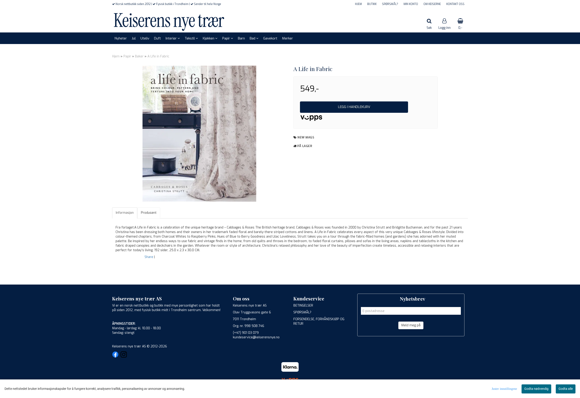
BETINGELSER (303, 305)
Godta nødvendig (536, 389)
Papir (127, 56)
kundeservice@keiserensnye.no (256, 337)
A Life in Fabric (158, 56)
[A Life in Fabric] (199, 134)
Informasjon (125, 213)
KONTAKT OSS (455, 4)
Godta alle (565, 389)
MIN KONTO (411, 4)
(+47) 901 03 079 (246, 333)
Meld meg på (410, 325)
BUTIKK (372, 4)
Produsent (149, 213)
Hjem (116, 56)
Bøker (139, 56)
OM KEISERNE (432, 4)
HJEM (358, 4)
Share (149, 257)
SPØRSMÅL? (390, 4)
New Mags (305, 137)
